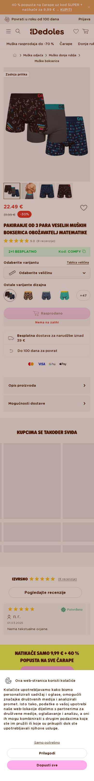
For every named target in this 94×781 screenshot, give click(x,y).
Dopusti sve (47, 765)
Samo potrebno (47, 742)
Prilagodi (47, 753)
